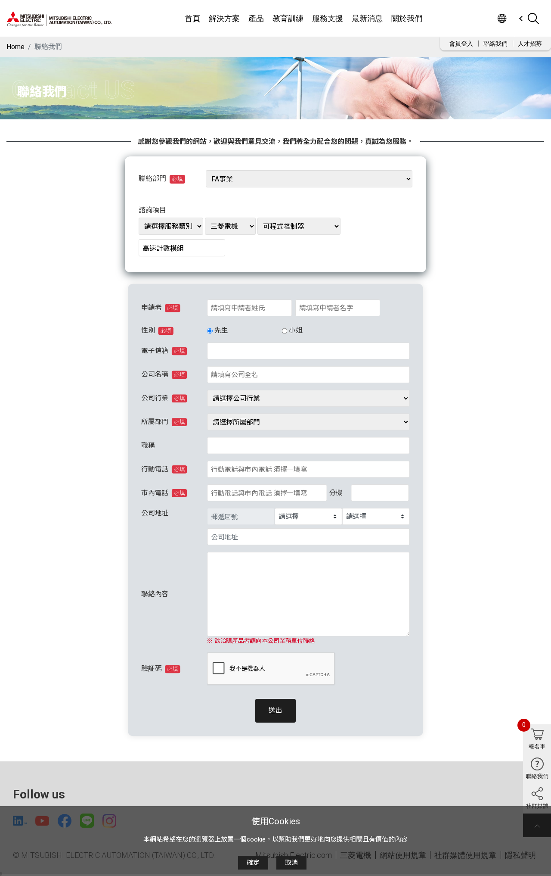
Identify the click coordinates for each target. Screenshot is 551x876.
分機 (335, 493)
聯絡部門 (161, 179)
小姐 (295, 331)
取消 (291, 863)
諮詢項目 (152, 210)
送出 (275, 711)
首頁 (192, 18)
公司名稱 (163, 375)
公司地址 (154, 513)
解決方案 (224, 18)
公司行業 (163, 398)
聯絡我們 (495, 43)
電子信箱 (163, 351)
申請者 (159, 308)
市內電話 (163, 493)
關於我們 (406, 18)
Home (15, 47)
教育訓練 (287, 18)
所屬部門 (163, 422)
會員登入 (461, 43)
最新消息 (367, 18)
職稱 (148, 446)
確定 (253, 863)
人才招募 (530, 43)
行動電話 (163, 469)
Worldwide (502, 18)
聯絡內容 (154, 594)
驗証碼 (159, 669)
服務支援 (327, 18)
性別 (156, 331)
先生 (220, 331)
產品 (256, 18)
